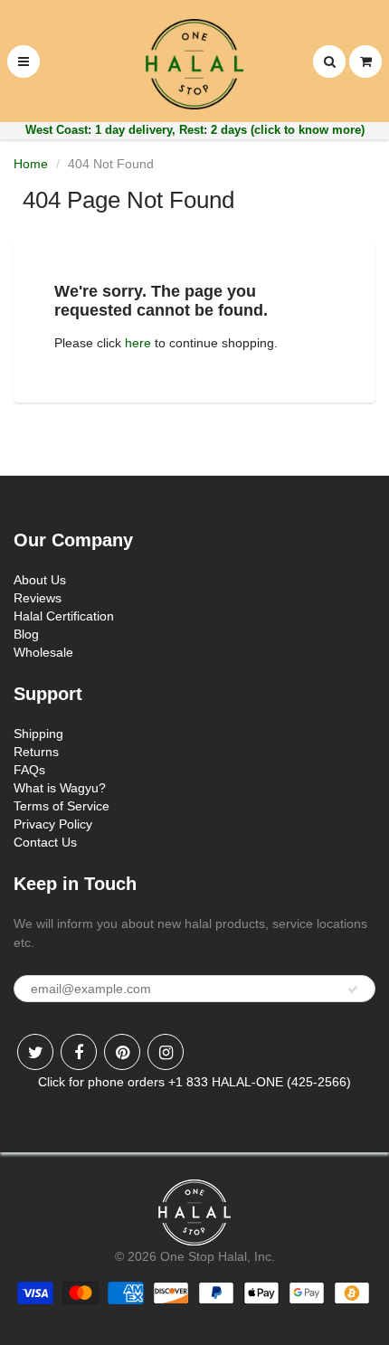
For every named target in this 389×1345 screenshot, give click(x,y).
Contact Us (45, 842)
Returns (36, 751)
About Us (40, 580)
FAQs (29, 769)
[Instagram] (165, 1052)
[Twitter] (35, 1052)
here (138, 343)
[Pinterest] (122, 1052)
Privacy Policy (53, 824)
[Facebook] (79, 1052)
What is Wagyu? (60, 788)
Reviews (38, 598)
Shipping (38, 733)
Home (31, 163)
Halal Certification (64, 616)
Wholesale (43, 652)
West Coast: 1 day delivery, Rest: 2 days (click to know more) (195, 130)
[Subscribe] (352, 989)
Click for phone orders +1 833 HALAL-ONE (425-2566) (194, 1082)
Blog (26, 634)
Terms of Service (61, 806)
